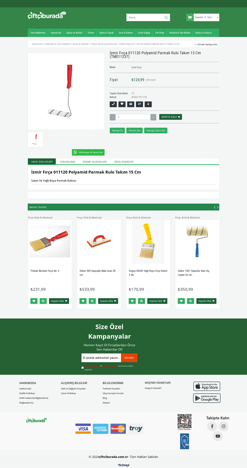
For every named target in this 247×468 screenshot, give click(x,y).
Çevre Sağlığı (144, 32)
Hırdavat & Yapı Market (179, 32)
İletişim (106, 402)
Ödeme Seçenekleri (95, 161)
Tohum (91, 32)
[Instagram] (223, 426)
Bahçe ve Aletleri (74, 32)
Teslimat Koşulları (111, 388)
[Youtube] (218, 436)
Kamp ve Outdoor (204, 32)
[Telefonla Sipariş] (113, 104)
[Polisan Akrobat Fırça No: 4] (50, 242)
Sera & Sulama (126, 32)
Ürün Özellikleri (41, 161)
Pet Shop (159, 32)
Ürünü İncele (43, 301)
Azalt (112, 117)
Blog (105, 397)
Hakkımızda (25, 388)
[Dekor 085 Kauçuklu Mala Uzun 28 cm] (99, 242)
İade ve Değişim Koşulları (73, 388)
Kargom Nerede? (153, 388)
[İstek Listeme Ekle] (130, 104)
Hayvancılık (56, 32)
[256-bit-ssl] (185, 441)
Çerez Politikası (68, 393)
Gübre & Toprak (106, 32)
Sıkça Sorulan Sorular (113, 393)
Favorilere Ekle (33, 301)
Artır (153, 117)
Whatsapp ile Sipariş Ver (91, 152)
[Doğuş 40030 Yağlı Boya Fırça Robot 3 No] (148, 242)
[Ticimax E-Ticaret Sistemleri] (124, 465)
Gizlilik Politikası (27, 393)
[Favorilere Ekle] (122, 104)
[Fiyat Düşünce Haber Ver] (148, 104)
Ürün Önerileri (123, 161)
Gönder (129, 357)
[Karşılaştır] (139, 104)
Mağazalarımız (26, 402)
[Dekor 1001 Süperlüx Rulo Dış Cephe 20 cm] (197, 242)
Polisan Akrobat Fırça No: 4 (45, 270)
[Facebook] (212, 426)
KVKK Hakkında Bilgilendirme (33, 397)
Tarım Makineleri (38, 32)
